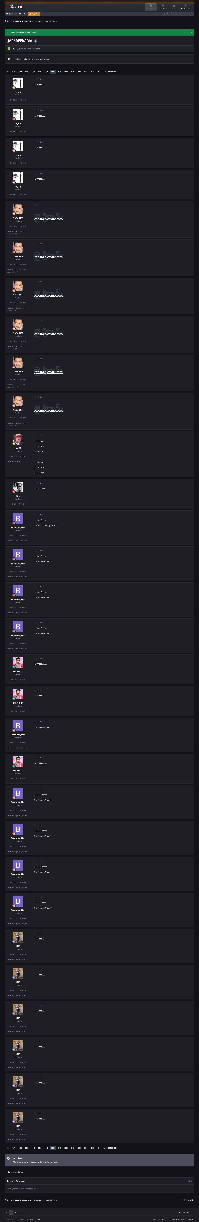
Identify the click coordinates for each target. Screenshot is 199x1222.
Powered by (182, 1219)
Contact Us (20, 1219)
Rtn (18, 496)
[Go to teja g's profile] (18, 83)
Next (92, 72)
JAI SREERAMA (35, 59)
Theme (9, 1219)
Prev (13, 72)
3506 (53, 72)
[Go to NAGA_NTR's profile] (18, 209)
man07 (18, 448)
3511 (85, 72)
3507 (59, 72)
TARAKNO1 (18, 671)
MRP (18, 946)
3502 (26, 72)
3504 (39, 72)
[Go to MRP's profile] (18, 937)
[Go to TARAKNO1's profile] (18, 662)
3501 (20, 72)
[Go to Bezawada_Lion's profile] (18, 518)
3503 (33, 72)
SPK (13, 48)
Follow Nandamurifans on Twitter (23, 32)
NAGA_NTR (18, 218)
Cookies (30, 1219)
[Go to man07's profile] (18, 439)
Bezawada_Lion (18, 527)
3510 (79, 72)
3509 (72, 72)
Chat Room (35, 48)
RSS (38, 1219)
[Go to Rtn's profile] (18, 487)
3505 (46, 72)
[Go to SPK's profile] (9, 48)
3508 (66, 72)
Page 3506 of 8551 (110, 72)
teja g (18, 92)
